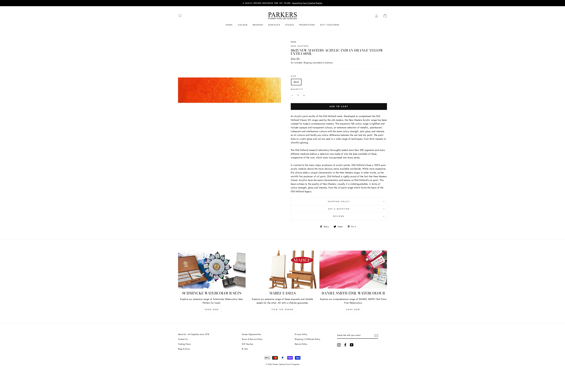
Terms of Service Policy (252, 339)
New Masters (300, 46)
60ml (296, 82)
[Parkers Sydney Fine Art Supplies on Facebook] (345, 345)
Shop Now (212, 309)
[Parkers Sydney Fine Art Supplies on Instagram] (339, 345)
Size (293, 76)
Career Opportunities (251, 334)
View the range (282, 309)
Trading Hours (184, 343)
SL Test (245, 348)
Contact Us (183, 339)
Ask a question (339, 209)
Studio (289, 24)
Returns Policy (301, 343)
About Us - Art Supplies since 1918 (193, 334)
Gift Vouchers (329, 24)
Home (229, 24)
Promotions (307, 24)
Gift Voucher (247, 343)
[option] (282, 3)
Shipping (308, 62)
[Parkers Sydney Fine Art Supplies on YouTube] (351, 345)
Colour (243, 24)
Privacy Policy (301, 334)
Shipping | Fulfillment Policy (307, 339)
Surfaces (274, 24)
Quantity (297, 89)
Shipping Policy (339, 201)
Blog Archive (184, 348)
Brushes (258, 24)
